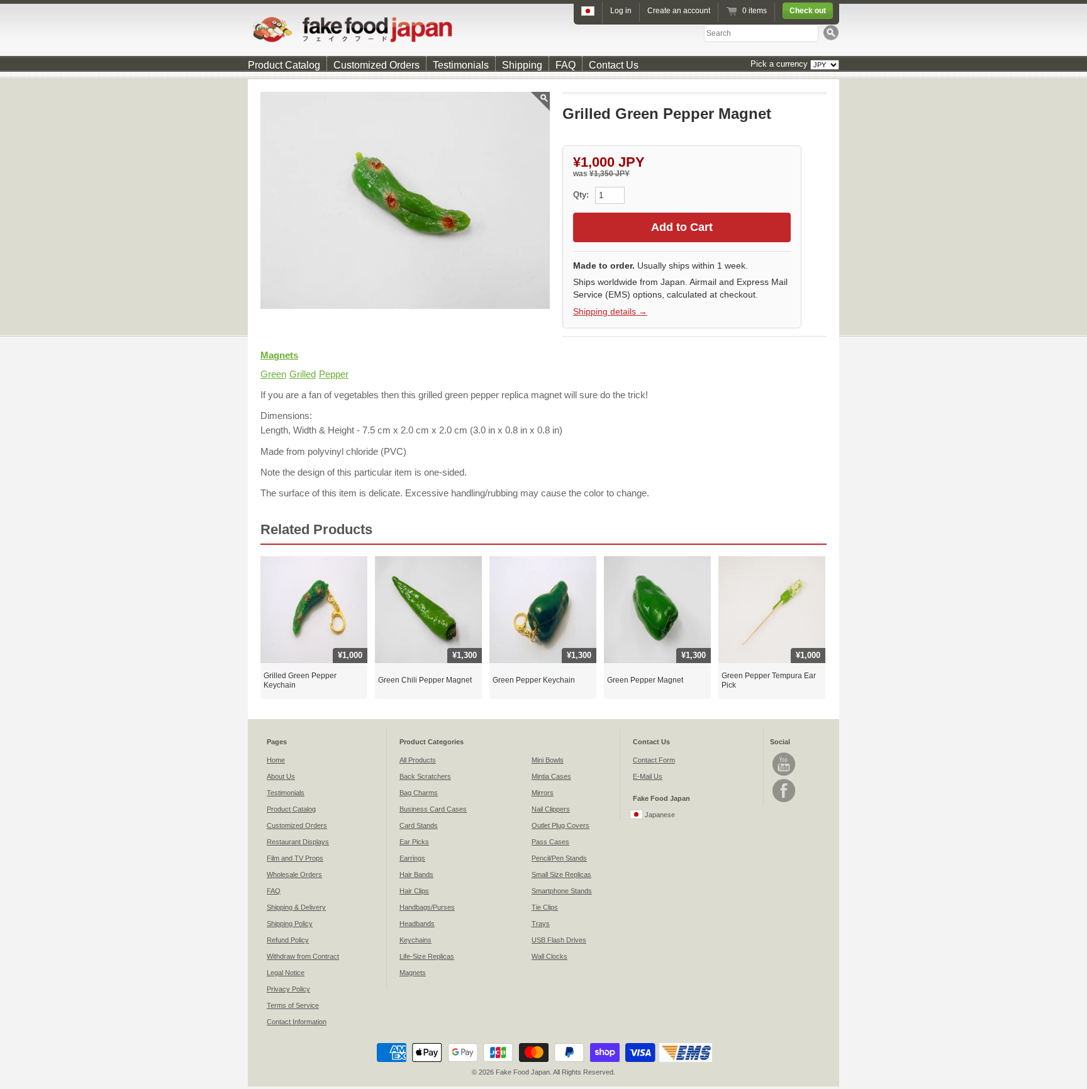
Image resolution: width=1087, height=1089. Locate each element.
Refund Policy (288, 940)
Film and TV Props (295, 858)
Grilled (302, 374)
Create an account (678, 10)
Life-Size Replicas (426, 956)
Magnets (279, 355)
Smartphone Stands (562, 891)
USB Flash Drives (559, 940)
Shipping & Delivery (296, 907)
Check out (807, 10)
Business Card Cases (433, 809)
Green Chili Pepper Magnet (425, 680)
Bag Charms (418, 792)
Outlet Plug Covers (560, 825)
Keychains (415, 940)
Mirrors (543, 792)
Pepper (333, 374)
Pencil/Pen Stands (559, 858)
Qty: (582, 194)
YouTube (783, 764)
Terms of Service (293, 1005)
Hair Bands (416, 874)
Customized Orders (376, 65)
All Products (417, 760)
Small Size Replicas (561, 874)
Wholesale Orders (294, 874)
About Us (281, 776)
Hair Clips (414, 891)
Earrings (412, 858)
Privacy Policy (288, 989)
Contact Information (296, 1021)
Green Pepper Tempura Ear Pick (769, 680)
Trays (541, 923)
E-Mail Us (647, 776)
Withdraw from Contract (303, 956)
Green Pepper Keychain (534, 680)
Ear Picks (414, 842)
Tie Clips (545, 907)
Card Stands (418, 825)
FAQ (565, 65)
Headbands (417, 923)
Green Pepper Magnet (645, 680)
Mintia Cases (551, 776)
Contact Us (613, 65)
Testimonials (461, 65)
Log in (621, 10)
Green (273, 374)
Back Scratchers (425, 776)
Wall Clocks (549, 956)
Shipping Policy (290, 923)
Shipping (522, 65)
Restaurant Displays (298, 842)
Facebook (783, 790)
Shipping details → (610, 311)
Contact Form (654, 760)
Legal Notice (285, 972)
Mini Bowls (548, 760)
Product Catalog (284, 65)
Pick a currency (780, 64)
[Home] (543, 29)
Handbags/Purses (427, 907)
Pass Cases (550, 842)
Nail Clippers (551, 809)
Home (276, 760)
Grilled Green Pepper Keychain (300, 680)
